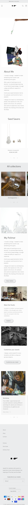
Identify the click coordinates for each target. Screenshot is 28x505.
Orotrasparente (12, 198)
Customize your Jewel (12, 362)
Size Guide (5, 446)
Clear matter (9, 281)
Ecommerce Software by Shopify (18, 504)
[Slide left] (10, 158)
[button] (2, 5)
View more (6, 412)
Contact (5, 436)
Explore (9, 321)
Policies (5, 443)
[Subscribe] (22, 481)
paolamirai (9, 504)
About (4, 430)
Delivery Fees (6, 450)
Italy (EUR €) (13, 491)
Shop (4, 433)
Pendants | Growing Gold (13, 150)
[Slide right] (17, 158)
